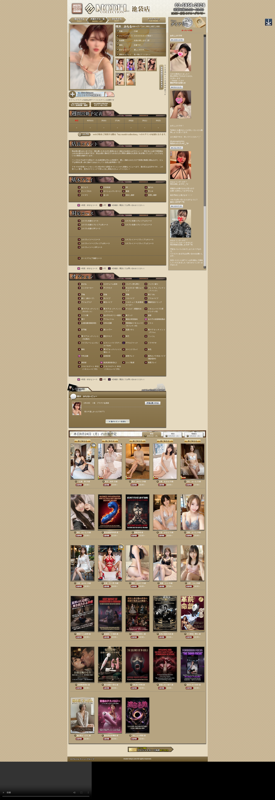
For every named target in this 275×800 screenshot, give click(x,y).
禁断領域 (137, 532)
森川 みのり (136, 482)
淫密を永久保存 (192, 685)
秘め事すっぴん (82, 736)
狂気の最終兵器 (165, 634)
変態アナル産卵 (82, 634)
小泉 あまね (164, 482)
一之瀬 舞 (81, 482)
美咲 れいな (81, 532)
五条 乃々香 (109, 583)
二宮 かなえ (164, 532)
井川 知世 (109, 482)
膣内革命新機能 (110, 736)
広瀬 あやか (81, 583)
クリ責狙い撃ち (192, 634)
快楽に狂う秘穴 (165, 685)
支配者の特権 (137, 685)
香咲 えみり (136, 583)
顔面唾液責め (82, 685)
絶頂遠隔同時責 (110, 532)
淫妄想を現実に (137, 634)
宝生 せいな (191, 482)
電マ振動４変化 (110, 685)
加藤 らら (164, 583)
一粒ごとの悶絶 (137, 736)
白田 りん (191, 583)
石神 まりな (191, 532)
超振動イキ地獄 (110, 634)
